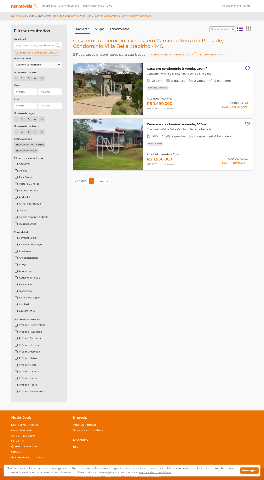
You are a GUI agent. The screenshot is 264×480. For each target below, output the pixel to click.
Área (16, 99)
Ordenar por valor (221, 29)
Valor (17, 85)
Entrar (247, 6)
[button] (38, 65)
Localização (20, 39)
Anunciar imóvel (231, 6)
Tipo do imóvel (22, 58)
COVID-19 (17, 441)
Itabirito (58, 16)
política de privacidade (155, 472)
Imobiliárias (49, 6)
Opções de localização (27, 319)
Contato (16, 452)
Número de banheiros (26, 126)
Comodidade (21, 232)
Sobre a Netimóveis (24, 425)
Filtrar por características (28, 158)
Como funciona (21, 430)
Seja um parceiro (23, 435)
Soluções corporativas (88, 430)
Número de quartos (25, 72)
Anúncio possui (23, 139)
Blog (109, 6)
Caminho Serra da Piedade (136, 16)
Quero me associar (69, 6)
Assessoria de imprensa (27, 457)
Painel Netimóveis (93, 6)
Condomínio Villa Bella (78, 16)
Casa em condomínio (106, 16)
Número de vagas (24, 113)
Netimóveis (18, 16)
